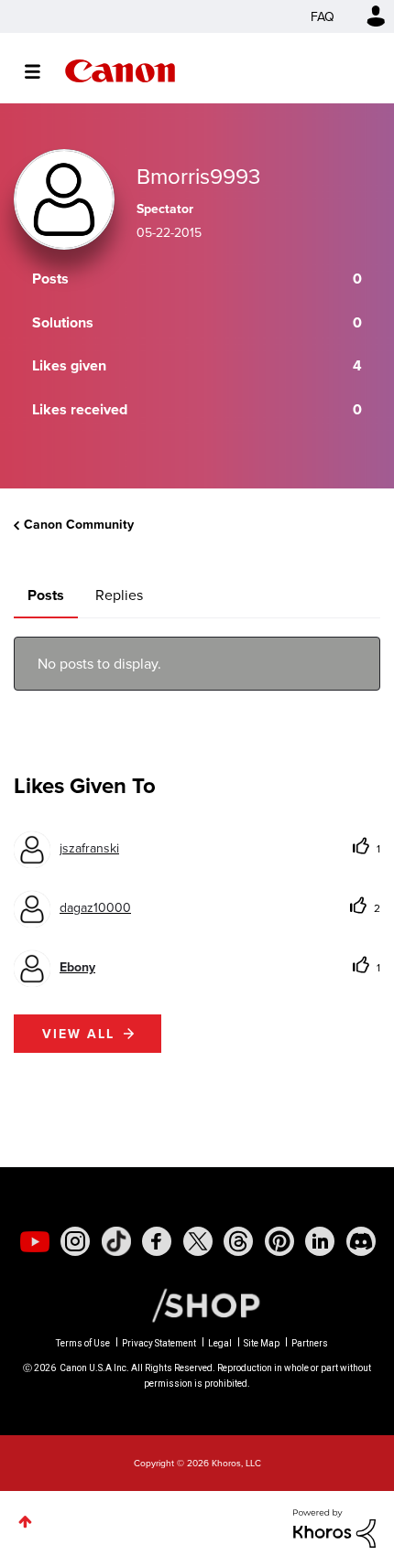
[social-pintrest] (279, 1241)
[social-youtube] (34, 1241)
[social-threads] (238, 1241)
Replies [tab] (119, 595)
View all (78, 1033)
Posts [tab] (45, 595)
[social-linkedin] (319, 1241)
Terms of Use (83, 1343)
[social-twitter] (198, 1241)
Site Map (261, 1343)
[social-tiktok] (116, 1241)
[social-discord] (361, 1241)
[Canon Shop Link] (197, 1304)
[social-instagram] (75, 1241)
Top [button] (25, 1521)
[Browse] (41, 71)
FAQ (322, 16)
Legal (220, 1343)
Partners (309, 1343)
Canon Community (120, 71)
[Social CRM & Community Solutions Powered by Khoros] (334, 1527)
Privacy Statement (159, 1343)
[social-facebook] (156, 1241)
